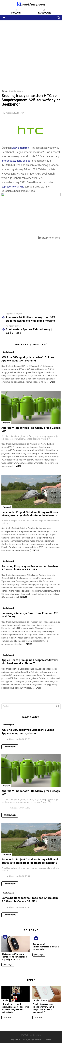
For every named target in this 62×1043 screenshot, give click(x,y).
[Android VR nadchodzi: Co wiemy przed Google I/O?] (31, 407)
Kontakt (48, 1040)
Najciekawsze (44, 13)
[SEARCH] (58, 17)
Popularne (16, 13)
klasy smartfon (20, 147)
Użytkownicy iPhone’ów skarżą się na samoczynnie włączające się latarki (14, 957)
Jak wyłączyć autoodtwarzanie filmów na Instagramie (45, 946)
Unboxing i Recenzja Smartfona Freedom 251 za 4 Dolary (30, 614)
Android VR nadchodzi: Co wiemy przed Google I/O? (31, 429)
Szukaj (58, 707)
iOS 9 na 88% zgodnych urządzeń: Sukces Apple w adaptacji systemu (27, 359)
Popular (5, 937)
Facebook (7, 507)
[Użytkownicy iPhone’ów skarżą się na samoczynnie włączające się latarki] (15, 944)
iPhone (44, 1000)
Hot (36, 938)
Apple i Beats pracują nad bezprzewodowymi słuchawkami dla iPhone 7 (29, 661)
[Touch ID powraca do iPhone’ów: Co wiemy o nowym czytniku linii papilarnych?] (46, 994)
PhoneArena (53, 237)
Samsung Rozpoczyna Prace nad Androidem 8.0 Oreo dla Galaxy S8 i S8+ (29, 568)
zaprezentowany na (12, 186)
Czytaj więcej (10, 746)
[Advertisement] (31, 53)
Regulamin (15, 1040)
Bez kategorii (8, 352)
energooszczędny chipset (16, 160)
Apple (5, 1000)
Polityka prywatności (32, 1040)
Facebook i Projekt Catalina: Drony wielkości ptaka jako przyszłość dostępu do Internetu (29, 513)
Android (6, 422)
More (53, 381)
